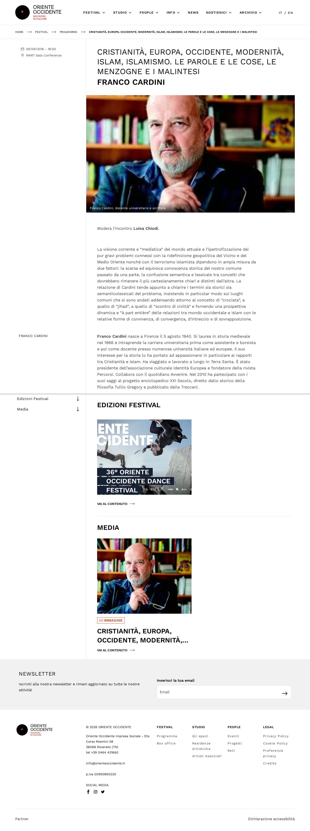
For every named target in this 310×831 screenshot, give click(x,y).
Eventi (233, 736)
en (290, 13)
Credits (270, 763)
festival (41, 32)
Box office (166, 743)
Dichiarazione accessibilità (271, 819)
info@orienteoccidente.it (105, 763)
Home (19, 32)
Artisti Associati (207, 756)
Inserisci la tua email (175, 680)
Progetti (235, 743)
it (281, 13)
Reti (231, 750)
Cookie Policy (275, 743)
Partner (22, 819)
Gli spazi (200, 736)
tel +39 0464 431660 (102, 752)
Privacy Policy (276, 736)
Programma (167, 736)
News (193, 12)
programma (68, 32)
